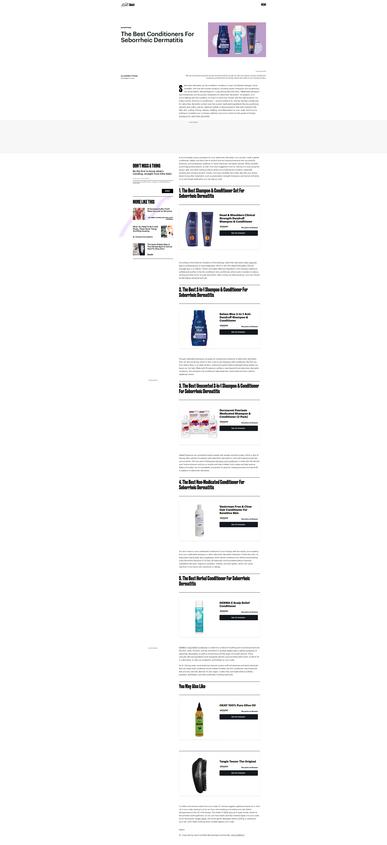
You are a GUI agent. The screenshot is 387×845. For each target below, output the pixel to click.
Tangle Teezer (201, 818)
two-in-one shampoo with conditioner (229, 362)
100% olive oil (229, 812)
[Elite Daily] (128, 4)
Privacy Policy (136, 183)
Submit (167, 191)
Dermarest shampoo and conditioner (222, 461)
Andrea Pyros (130, 76)
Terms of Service (164, 182)
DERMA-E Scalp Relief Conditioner (193, 647)
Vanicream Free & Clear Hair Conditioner (196, 557)
